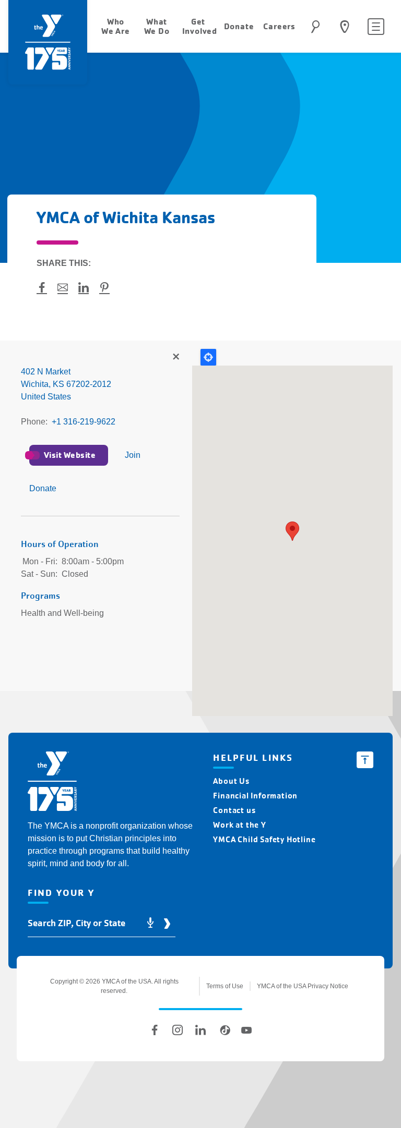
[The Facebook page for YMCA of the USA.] (154, 1030)
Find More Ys (175, 357)
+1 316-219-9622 (83, 421)
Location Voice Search (150, 923)
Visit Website (70, 455)
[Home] (52, 783)
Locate (208, 357)
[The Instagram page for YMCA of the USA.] (177, 1030)
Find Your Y (344, 26)
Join (132, 455)
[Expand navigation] (376, 26)
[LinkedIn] (200, 1030)
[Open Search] (315, 26)
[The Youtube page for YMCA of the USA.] (246, 1030)
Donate (42, 488)
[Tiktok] (223, 1030)
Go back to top (365, 759)
